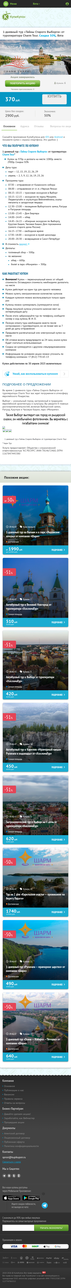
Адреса (24, 126)
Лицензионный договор (17, 1137)
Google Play (31, 1198)
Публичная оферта (14, 1141)
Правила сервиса (13, 1098)
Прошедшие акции (14, 1122)
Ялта (35, 3)
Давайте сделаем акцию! (17, 1114)
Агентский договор (14, 1133)
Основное (9, 126)
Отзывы (39, 126)
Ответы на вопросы (14, 1102)
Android (58, 136)
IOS (47, 136)
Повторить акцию (22, 83)
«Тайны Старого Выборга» (33, 151)
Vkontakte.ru (9, 1176)
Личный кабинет (67, 4)
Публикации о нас (14, 1090)
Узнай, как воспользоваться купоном (35, 374)
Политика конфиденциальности (21, 1146)
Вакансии (9, 1094)
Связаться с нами (11, 1161)
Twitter (14, 1176)
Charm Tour (8, 154)
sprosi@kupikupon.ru (14, 1157)
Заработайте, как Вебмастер (19, 1118)
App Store (11, 1198)
